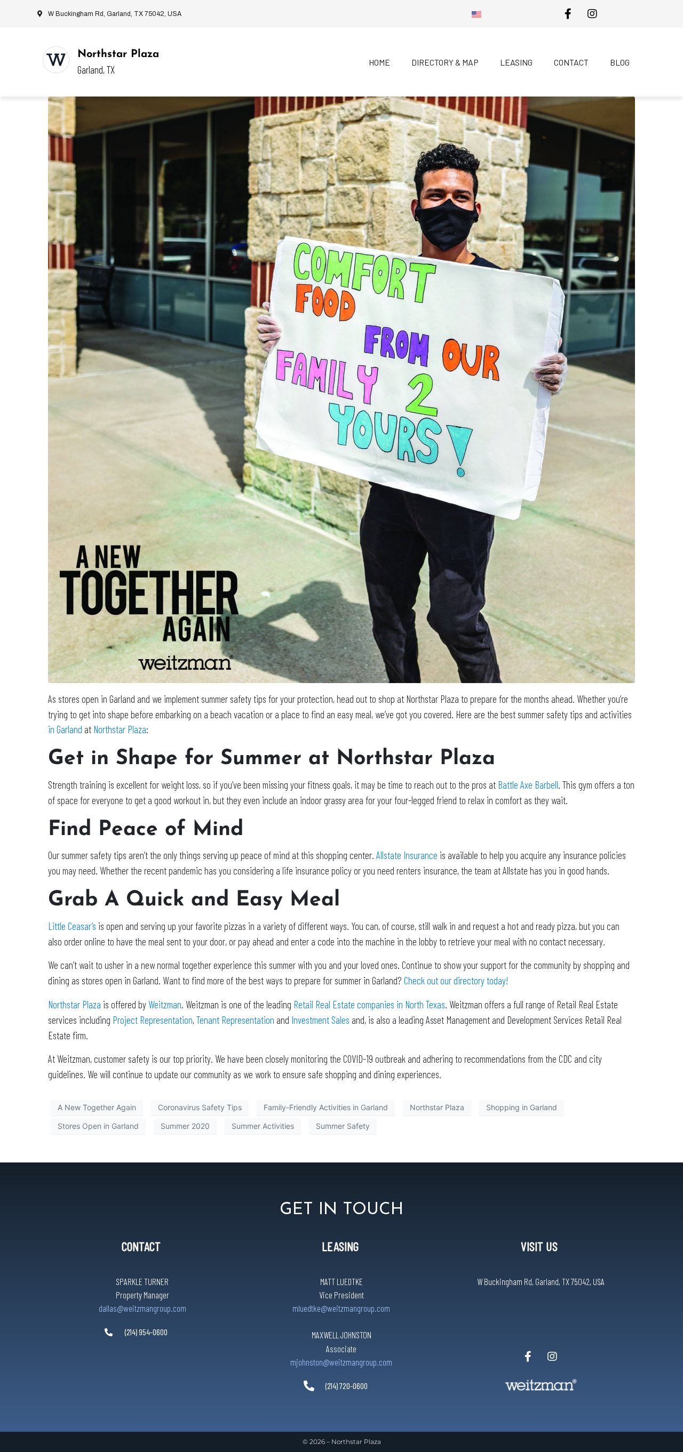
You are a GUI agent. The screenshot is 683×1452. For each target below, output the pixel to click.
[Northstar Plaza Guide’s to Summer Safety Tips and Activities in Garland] (341, 388)
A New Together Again (97, 1107)
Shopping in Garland (521, 1107)
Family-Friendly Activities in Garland (326, 1107)
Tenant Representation (235, 1020)
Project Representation (153, 1020)
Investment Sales (320, 1020)
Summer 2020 (185, 1125)
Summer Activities (263, 1125)
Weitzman (164, 1004)
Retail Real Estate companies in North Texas (369, 1004)
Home (379, 62)
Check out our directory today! (456, 980)
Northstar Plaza (118, 54)
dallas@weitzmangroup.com (142, 1308)
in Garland (65, 729)
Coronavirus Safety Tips (200, 1107)
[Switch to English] (476, 14)
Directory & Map (445, 62)
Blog (620, 62)
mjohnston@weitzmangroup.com (341, 1362)
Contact (571, 62)
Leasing (516, 62)
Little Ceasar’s (72, 926)
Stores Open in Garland (98, 1125)
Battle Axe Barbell (528, 785)
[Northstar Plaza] (56, 59)
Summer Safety (343, 1125)
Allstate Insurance (407, 855)
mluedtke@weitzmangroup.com (341, 1308)
